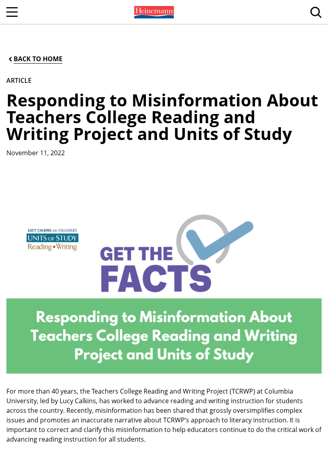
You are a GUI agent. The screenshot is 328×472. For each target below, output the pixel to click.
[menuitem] (153, 12)
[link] (153, 12)
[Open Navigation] (12, 12)
